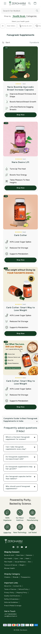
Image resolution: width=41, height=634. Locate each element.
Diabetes (29, 555)
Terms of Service (10, 589)
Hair (21, 558)
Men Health (8, 562)
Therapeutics (25, 577)
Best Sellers (11, 26)
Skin (29, 562)
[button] (5, 3)
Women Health (9, 568)
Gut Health (8, 558)
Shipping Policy (21, 592)
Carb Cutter (20, 235)
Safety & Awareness (11, 599)
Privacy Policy (9, 592)
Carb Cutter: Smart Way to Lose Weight (20, 308)
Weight (22, 565)
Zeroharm (23, 630)
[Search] (37, 11)
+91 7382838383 (10, 614)
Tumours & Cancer (10, 565)
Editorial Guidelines (11, 602)
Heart (27, 558)
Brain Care (20, 555)
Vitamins (7, 577)
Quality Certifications (12, 596)
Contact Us (17, 586)
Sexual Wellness (20, 562)
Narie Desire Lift (20, 162)
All (2, 26)
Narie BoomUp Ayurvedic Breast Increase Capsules (20, 88)
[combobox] (20, 11)
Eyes (16, 558)
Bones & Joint (27, 26)
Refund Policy (24, 589)
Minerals (16, 577)
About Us (7, 586)
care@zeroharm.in (10, 616)
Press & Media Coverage (12, 605)
